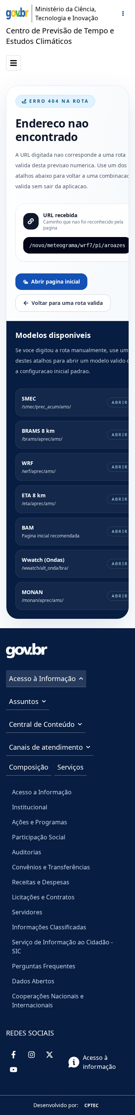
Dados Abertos (33, 981)
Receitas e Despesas (40, 882)
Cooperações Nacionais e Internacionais (48, 1000)
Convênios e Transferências (51, 867)
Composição (28, 766)
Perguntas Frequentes (43, 966)
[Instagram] (31, 1054)
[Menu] (123, 14)
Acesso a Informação (42, 792)
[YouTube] (13, 1069)
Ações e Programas (39, 822)
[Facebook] (13, 1054)
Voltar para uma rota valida (67, 302)
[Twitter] (49, 1054)
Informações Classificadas (49, 927)
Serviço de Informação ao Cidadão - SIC (62, 946)
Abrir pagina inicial (55, 281)
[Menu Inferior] (13, 63)
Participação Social (38, 837)
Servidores (27, 912)
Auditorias (26, 852)
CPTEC (91, 1105)
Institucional (29, 807)
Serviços (70, 766)
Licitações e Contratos (43, 897)
